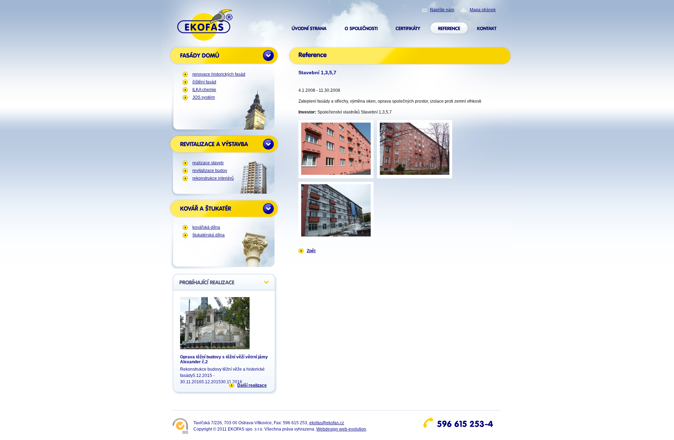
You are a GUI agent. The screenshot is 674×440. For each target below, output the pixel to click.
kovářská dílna (206, 227)
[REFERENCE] (449, 28)
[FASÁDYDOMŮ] (224, 55)
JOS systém (203, 97)
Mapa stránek (483, 9)
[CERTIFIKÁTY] (407, 28)
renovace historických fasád (218, 74)
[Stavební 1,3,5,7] (336, 149)
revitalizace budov (209, 170)
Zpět (311, 250)
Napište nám (442, 9)
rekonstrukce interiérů (213, 178)
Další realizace (252, 385)
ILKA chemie (204, 89)
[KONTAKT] (487, 28)
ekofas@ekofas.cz (326, 422)
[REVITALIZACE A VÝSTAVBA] (224, 144)
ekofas (205, 14)
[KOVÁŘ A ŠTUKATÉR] (224, 208)
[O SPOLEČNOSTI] (361, 28)
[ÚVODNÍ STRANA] (309, 28)
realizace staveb (208, 162)
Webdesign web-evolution (341, 429)
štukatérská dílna (208, 235)
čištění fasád (204, 82)
